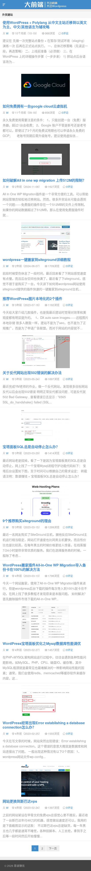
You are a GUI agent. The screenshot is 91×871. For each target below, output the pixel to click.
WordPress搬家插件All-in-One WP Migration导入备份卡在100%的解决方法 (44, 567)
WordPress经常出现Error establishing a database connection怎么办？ (44, 725)
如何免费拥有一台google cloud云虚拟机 (35, 106)
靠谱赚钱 (45, 4)
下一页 (53, 848)
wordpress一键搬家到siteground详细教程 (37, 259)
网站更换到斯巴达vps (20, 801)
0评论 (65, 33)
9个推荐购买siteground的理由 (27, 520)
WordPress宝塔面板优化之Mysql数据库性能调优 (42, 643)
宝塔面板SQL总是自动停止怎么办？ (31, 446)
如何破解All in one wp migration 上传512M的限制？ (44, 180)
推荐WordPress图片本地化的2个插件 (32, 298)
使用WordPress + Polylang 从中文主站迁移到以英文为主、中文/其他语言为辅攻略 (45, 24)
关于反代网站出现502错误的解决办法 (32, 372)
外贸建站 (7, 15)
